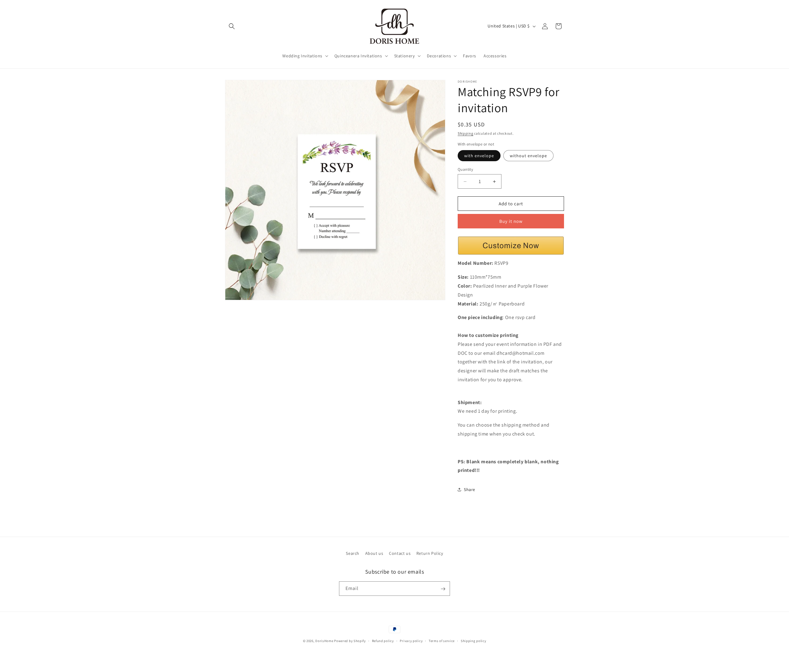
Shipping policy (473, 641)
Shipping (465, 133)
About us (374, 553)
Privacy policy (411, 641)
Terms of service (442, 641)
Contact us (400, 553)
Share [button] (469, 489)
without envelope (528, 155)
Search (352, 553)
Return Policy (429, 553)
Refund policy (383, 641)
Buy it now (511, 221)
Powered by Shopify (350, 641)
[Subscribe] (443, 589)
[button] (232, 26)
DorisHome (324, 641)
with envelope (479, 155)
